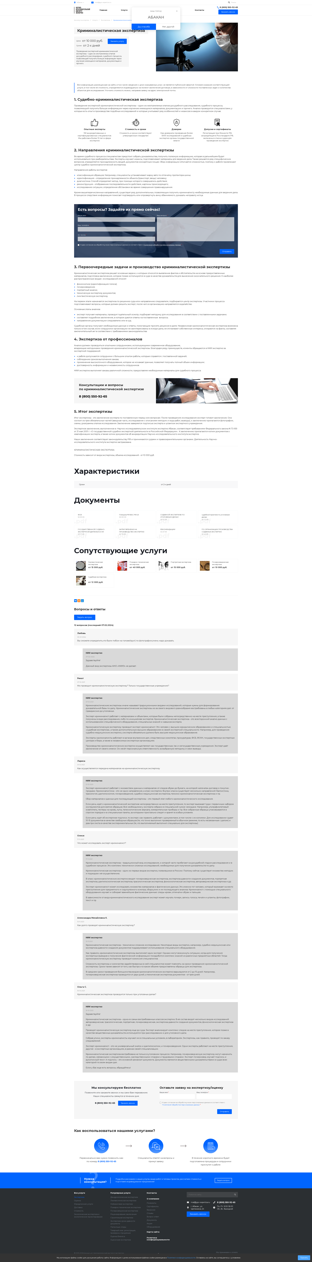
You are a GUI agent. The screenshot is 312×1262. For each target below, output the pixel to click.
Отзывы (150, 1213)
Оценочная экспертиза (120, 1240)
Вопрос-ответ (153, 1217)
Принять (304, 1258)
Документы (152, 1220)
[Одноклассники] (79, 600)
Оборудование (153, 1227)
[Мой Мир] (82, 600)
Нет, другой (168, 27)
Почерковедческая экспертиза (220, 563)
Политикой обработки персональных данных (162, 245)
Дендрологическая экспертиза (124, 1197)
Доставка (78, 1207)
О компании (153, 1199)
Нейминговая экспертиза (121, 1204)
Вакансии (151, 1210)
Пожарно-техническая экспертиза (139, 563)
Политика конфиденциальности (158, 1239)
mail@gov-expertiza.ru (103, 2)
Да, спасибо (144, 27)
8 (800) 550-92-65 (229, 7)
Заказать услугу (117, 41)
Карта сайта (153, 1232)
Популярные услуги (120, 1193)
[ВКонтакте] (75, 600)
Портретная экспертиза (181, 562)
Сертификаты (153, 1206)
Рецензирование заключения (123, 1214)
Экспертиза (79, 1197)
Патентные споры (118, 1227)
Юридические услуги (83, 1204)
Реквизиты (151, 1203)
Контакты (152, 1193)
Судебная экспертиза (97, 577)
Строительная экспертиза (121, 1218)
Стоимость (78, 1211)
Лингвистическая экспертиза (95, 563)
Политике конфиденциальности (181, 1258)
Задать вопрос (84, 617)
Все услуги (79, 1193)
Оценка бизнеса (117, 1236)
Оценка (77, 1201)
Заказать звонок (128, 1103)
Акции (149, 1223)
